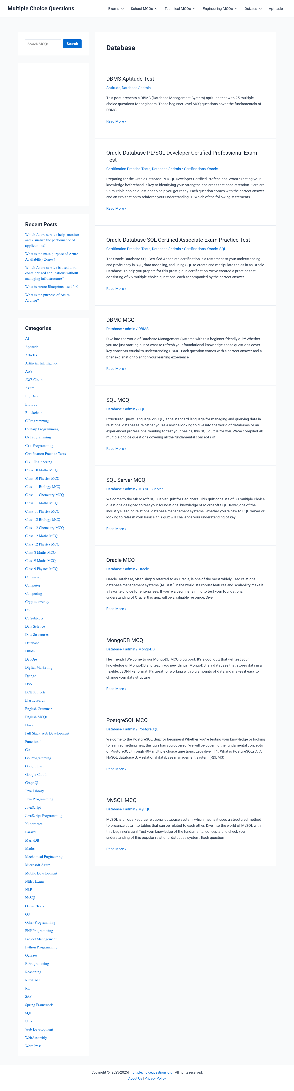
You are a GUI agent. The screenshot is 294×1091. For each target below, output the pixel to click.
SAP (28, 996)
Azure (29, 387)
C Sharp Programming (42, 428)
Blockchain (34, 412)
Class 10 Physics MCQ (42, 478)
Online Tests (34, 906)
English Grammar (38, 708)
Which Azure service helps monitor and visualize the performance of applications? (52, 240)
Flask (29, 724)
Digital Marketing (39, 667)
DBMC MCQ (120, 320)
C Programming (37, 420)
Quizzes (250, 8)
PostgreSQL (148, 729)
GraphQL (32, 782)
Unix (28, 1021)
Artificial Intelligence (41, 363)
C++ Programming (39, 445)
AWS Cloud (34, 379)
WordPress (33, 1045)
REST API (32, 979)
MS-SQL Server (150, 489)
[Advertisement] (53, 134)
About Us (135, 1078)
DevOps (31, 659)
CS (27, 609)
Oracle (212, 169)
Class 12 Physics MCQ (42, 544)
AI (27, 338)
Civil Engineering (38, 461)
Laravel (30, 831)
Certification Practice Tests (45, 453)
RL (27, 988)
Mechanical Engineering (44, 856)
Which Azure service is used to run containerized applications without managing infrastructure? (52, 273)
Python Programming (41, 947)
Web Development (39, 1029)
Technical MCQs (178, 8)
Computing (33, 593)
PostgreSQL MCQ (127, 720)
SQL (28, 1012)
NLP (28, 889)
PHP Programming (39, 930)
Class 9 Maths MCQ (40, 560)
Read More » (116, 121)
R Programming (37, 963)
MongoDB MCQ (124, 640)
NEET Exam (34, 881)
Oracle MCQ (120, 560)
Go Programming (38, 757)
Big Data (32, 395)
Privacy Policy (155, 1078)
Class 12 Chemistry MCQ (44, 527)
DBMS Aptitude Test (130, 79)
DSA (28, 683)
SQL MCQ (117, 400)
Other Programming (40, 922)
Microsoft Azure (37, 864)
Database (32, 642)
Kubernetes (34, 823)
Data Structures (37, 634)
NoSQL (30, 897)
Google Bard (35, 766)
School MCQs (142, 8)
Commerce (33, 577)
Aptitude (276, 8)
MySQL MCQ (121, 800)
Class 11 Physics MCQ (42, 511)
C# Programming (38, 437)
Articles (31, 354)
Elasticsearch (35, 700)
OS (27, 914)
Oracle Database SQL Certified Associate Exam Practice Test (178, 240)
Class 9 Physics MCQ (41, 568)
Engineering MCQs (218, 8)
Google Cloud (35, 774)
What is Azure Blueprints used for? (52, 286)
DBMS (30, 650)
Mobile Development (41, 873)
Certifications (195, 169)
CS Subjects (34, 618)
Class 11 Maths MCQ (41, 502)
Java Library (34, 790)
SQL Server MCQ (125, 480)
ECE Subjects (35, 692)
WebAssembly (36, 1037)
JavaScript (33, 807)
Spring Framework (39, 1004)
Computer (32, 585)
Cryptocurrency (37, 601)
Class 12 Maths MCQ (41, 535)
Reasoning (33, 971)
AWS (28, 371)
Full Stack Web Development (47, 733)
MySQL (144, 809)
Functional (33, 741)
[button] (121, 8)
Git (27, 749)
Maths (30, 848)
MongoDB (146, 649)
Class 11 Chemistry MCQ (44, 494)
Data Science (35, 626)
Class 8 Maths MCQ (40, 552)
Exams (113, 8)
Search (72, 43)
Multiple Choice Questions (41, 8)
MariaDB (32, 840)
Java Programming (39, 798)
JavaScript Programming (43, 815)
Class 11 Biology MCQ (42, 486)
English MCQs (36, 716)
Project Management (41, 938)
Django (30, 675)
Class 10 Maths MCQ (41, 469)
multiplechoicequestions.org (151, 1072)
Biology (31, 404)
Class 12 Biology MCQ (42, 519)
